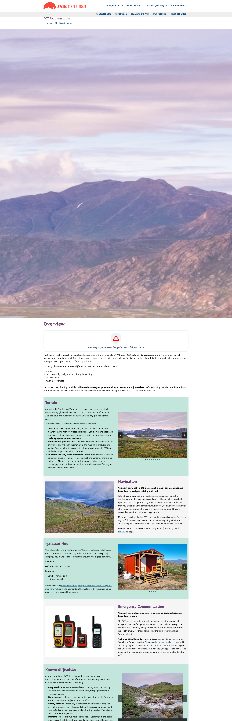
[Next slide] (184, 435)
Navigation (123, 532)
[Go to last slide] (120, 435)
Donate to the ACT (140, 14)
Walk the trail (134, 5)
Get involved (177, 5)
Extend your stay (155, 5)
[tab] (145, 459)
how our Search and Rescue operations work (157, 645)
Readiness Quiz (103, 14)
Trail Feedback (160, 14)
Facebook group (179, 14)
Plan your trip (113, 5)
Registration (121, 14)
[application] (121, 6)
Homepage (50, 23)
